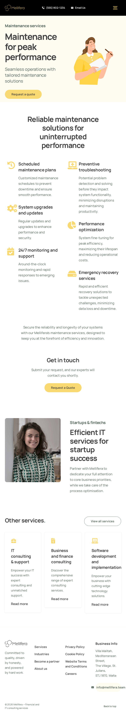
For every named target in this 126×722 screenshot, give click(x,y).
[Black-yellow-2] (14, 6)
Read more (19, 604)
